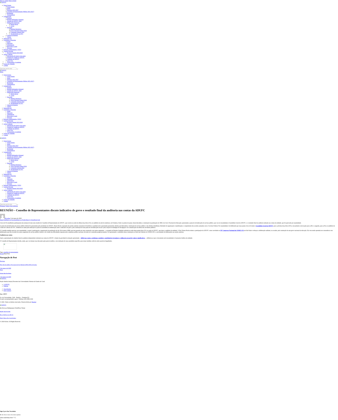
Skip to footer (12, 0)
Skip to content (4, 0)
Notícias (6, 286)
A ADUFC (7, 284)
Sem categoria (14, 206)
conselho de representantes (10, 252)
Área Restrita (7, 289)
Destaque (2, 206)
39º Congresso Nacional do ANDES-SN (232, 230)
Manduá (34, 302)
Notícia (8, 206)
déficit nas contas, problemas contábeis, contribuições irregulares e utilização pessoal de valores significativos (113, 238)
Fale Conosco (7, 290)
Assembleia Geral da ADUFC (264, 226)
